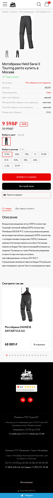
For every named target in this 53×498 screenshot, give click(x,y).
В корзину (39, 344)
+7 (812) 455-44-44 (14, 467)
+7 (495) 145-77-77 (18, 434)
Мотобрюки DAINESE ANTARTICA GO (18, 329)
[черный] (6, 141)
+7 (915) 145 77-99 (35, 434)
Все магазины (26, 482)
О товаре (6, 208)
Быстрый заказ (26, 186)
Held (48, 92)
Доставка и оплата (24, 208)
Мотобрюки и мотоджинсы (38, 82)
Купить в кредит (14, 194)
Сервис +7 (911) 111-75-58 (36, 467)
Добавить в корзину (26, 177)
